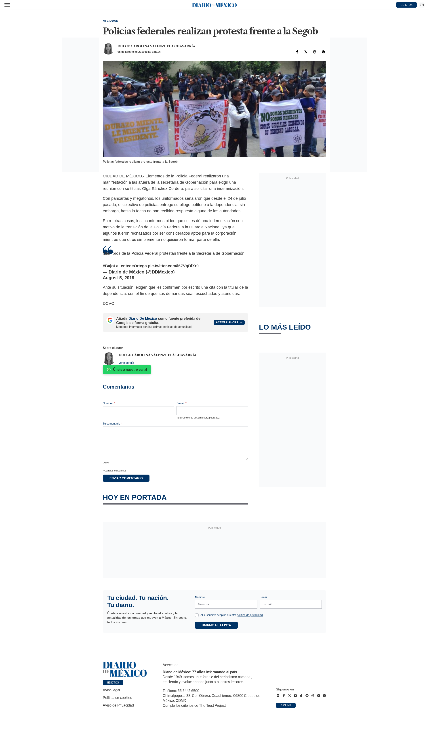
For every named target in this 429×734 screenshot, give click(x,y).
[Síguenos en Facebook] (284, 695)
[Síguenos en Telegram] (318, 695)
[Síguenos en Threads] (313, 695)
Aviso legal (111, 690)
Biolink (286, 705)
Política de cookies (117, 698)
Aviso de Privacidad (118, 705)
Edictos (113, 682)
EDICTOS (406, 4)
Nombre (109, 403)
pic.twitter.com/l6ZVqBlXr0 (173, 266)
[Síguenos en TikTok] (301, 695)
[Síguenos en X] (289, 695)
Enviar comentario (126, 478)
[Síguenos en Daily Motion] (324, 695)
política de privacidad (250, 615)
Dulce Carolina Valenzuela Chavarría (156, 46)
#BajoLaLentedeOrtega (125, 266)
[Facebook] (297, 52)
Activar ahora (227, 322)
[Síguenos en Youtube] (295, 695)
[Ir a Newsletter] (422, 5)
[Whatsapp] (323, 52)
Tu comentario (112, 423)
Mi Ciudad (110, 20)
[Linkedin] (315, 52)
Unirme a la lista (216, 625)
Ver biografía (126, 362)
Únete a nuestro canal (130, 369)
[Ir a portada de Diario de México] (125, 669)
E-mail (182, 403)
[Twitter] (306, 52)
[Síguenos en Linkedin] (307, 695)
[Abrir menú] (7, 5)
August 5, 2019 (118, 277)
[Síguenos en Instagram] (278, 695)
